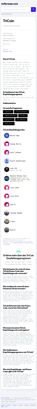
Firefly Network (21, 111)
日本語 (2, 406)
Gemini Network (10, 115)
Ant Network (21, 119)
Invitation (6, 240)
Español (9, 405)
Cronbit (22, 115)
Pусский (20, 405)
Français (14, 405)
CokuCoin (8, 111)
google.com (7, 51)
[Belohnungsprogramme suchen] (33, 9)
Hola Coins (8, 123)
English (3, 405)
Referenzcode (5, 398)
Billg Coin (8, 119)
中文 (6, 406)
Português (32, 405)
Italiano (26, 405)
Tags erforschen (6, 14)
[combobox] (16, 9)
